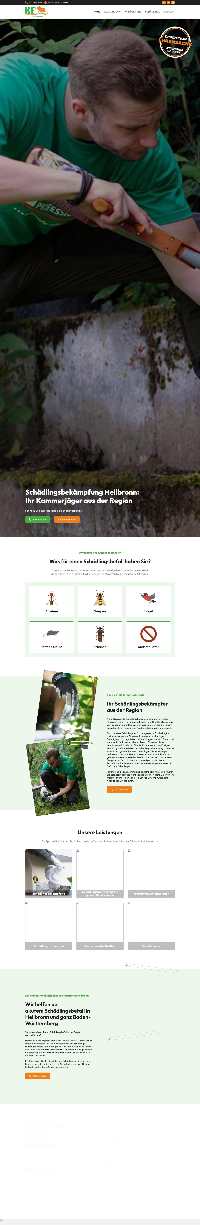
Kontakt (169, 11)
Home (96, 11)
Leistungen (111, 11)
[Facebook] (164, 2)
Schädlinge (152, 11)
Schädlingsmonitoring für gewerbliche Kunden (100, 893)
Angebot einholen (67, 519)
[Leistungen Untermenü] (120, 12)
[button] (134, 1126)
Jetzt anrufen (39, 519)
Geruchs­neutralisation (100, 946)
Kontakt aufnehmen (39, 1169)
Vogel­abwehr (151, 946)
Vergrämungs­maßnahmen (151, 893)
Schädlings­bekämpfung (48, 893)
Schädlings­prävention (48, 946)
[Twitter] (168, 2)
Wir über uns (133, 11)
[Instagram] (173, 2)
